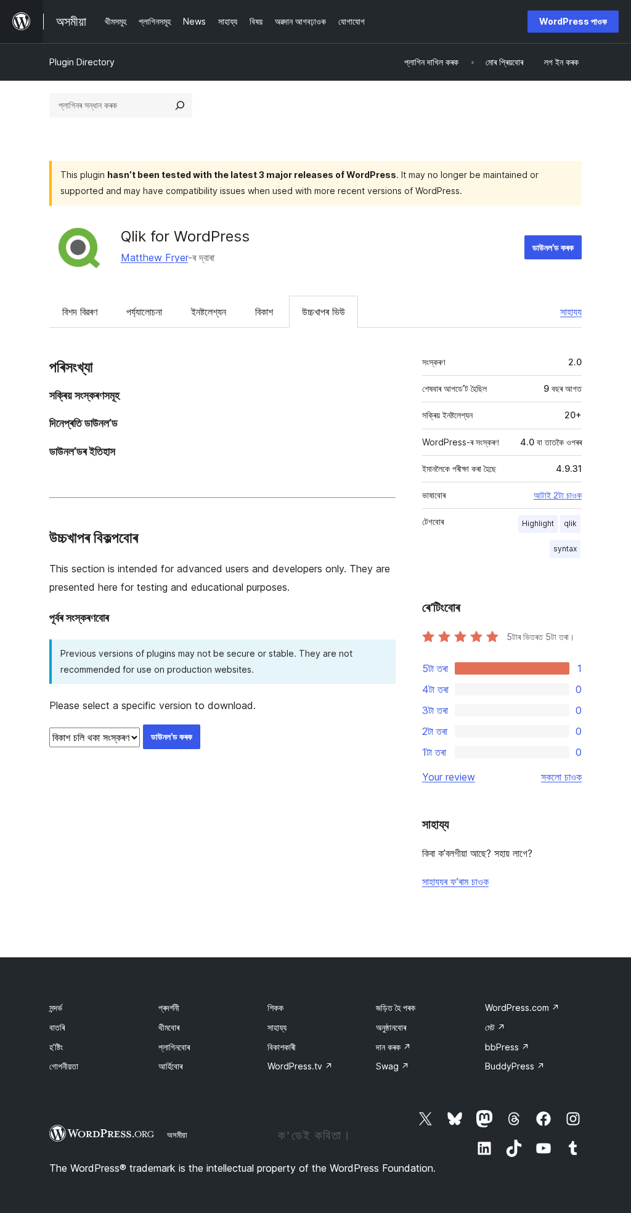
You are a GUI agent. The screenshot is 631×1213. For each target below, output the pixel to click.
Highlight (538, 523)
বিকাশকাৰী (281, 1047)
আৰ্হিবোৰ (170, 1066)
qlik (570, 523)
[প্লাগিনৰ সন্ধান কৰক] (180, 105)
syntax (565, 548)
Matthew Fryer (154, 257)
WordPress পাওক (573, 21)
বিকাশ (264, 312)
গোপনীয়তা (63, 1066)
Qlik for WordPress (185, 236)
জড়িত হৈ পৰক (395, 1007)
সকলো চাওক (561, 777)
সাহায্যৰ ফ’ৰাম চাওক (455, 881)
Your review (448, 777)
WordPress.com (522, 1007)
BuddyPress (515, 1066)
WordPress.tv (300, 1066)
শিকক (275, 1007)
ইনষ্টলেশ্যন (208, 312)
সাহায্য (571, 312)
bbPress (507, 1047)
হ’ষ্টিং (56, 1047)
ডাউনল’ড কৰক (553, 247)
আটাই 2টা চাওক (558, 495)
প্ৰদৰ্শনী (168, 1007)
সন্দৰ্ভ (55, 1007)
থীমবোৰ (168, 1027)
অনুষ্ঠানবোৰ (391, 1027)
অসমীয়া (177, 1135)
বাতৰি (57, 1027)
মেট (495, 1027)
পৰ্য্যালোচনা (144, 312)
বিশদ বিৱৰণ (79, 312)
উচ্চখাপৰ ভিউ (323, 312)
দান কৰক (393, 1047)
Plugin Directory (82, 62)
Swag (392, 1066)
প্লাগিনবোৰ (174, 1047)
